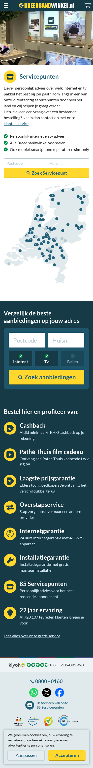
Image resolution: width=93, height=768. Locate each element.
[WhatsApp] (33, 692)
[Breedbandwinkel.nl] (46, 5)
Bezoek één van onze (52, 705)
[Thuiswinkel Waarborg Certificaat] (19, 721)
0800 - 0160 (49, 681)
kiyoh (17, 665)
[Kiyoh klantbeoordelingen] (49, 721)
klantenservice (16, 123)
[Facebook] (59, 692)
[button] (5, 5)
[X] (46, 692)
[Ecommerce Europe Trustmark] (34, 721)
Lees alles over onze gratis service (32, 635)
